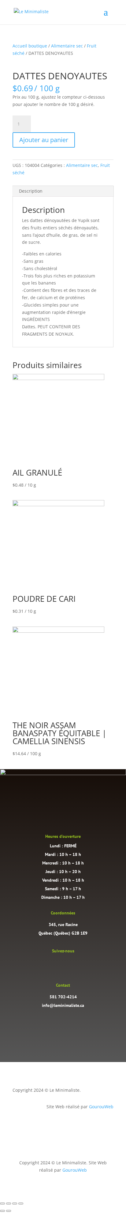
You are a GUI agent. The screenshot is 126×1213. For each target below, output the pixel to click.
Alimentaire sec (67, 46)
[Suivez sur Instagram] (57, 964)
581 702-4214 (63, 997)
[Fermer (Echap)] (20, 1203)
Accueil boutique (30, 46)
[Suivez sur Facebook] (69, 964)
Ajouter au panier (43, 140)
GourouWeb (101, 1106)
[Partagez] (14, 1203)
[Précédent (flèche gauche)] (2, 1211)
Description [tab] (31, 191)
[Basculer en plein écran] (8, 1203)
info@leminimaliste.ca (63, 1005)
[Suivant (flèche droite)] (8, 1211)
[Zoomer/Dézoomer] (2, 1203)
